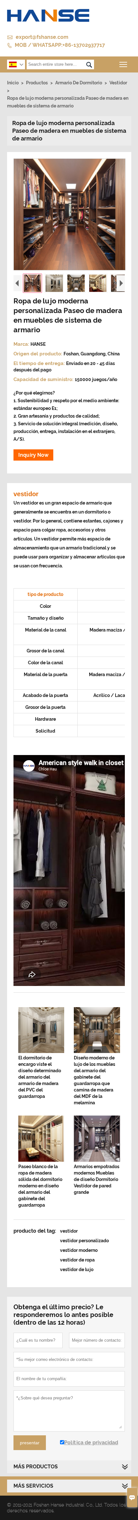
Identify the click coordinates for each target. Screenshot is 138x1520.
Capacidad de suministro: (44, 379)
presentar (29, 1442)
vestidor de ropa (77, 1259)
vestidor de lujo (76, 1269)
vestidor (69, 1231)
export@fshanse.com (42, 37)
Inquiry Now (33, 455)
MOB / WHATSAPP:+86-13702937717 (60, 45)
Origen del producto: (38, 354)
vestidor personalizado (84, 1240)
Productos (37, 82)
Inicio (13, 82)
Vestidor (118, 82)
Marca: (21, 344)
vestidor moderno (79, 1250)
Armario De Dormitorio (78, 82)
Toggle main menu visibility (123, 64)
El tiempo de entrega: (39, 363)
